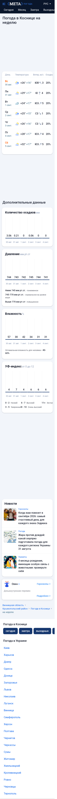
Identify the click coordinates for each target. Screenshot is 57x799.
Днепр (7, 661)
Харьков (9, 654)
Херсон (8, 724)
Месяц (22, 9)
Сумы (7, 751)
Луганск (8, 703)
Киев (7, 647)
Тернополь (10, 793)
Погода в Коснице (40, 608)
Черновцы (10, 786)
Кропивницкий (12, 772)
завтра (26, 630)
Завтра (34, 9)
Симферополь (12, 717)
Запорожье (10, 682)
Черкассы (10, 745)
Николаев (9, 696)
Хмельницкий (12, 765)
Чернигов (9, 738)
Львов (7, 689)
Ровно (7, 779)
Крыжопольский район (15, 608)
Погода (28, 4)
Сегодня (9, 9)
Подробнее (43, 596)
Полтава (9, 731)
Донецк (8, 675)
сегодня (10, 630)
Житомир (9, 758)
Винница (9, 710)
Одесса (8, 668)
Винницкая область (13, 605)
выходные (49, 9)
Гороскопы (43, 584)
